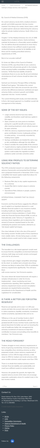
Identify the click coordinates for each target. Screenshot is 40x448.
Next (34, 386)
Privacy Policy (9, 426)
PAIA (6, 430)
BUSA (7, 417)
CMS (6, 419)
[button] (3, 1)
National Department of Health (15, 424)
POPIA (7, 428)
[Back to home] (20, 1)
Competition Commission (13, 421)
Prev (5, 386)
